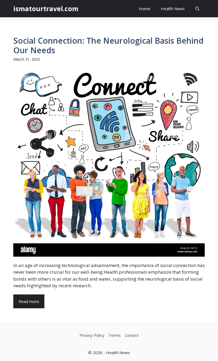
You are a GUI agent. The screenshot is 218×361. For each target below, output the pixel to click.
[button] (197, 8)
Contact (132, 335)
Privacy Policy (91, 335)
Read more (29, 301)
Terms (114, 335)
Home (144, 8)
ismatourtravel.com (45, 8)
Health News (173, 8)
